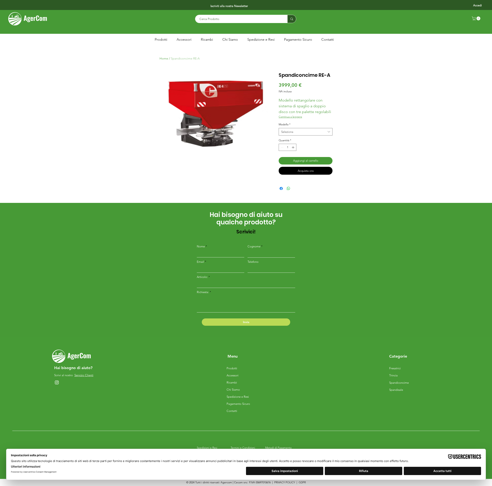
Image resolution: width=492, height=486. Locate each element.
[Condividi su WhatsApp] (288, 188)
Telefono (253, 261)
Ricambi (232, 382)
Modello (284, 124)
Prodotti (232, 368)
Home (164, 58)
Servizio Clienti (83, 375)
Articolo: (203, 276)
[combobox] (305, 132)
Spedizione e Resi (238, 396)
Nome (201, 246)
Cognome (254, 246)
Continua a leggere (290, 116)
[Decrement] (281, 147)
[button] (476, 18)
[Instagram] (56, 382)
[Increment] (293, 147)
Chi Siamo (233, 389)
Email (200, 261)
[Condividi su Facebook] (281, 188)
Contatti (232, 411)
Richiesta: (203, 292)
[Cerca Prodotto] (291, 19)
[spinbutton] (287, 147)
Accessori (233, 375)
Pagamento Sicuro (238, 404)
